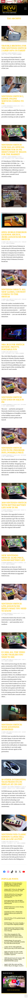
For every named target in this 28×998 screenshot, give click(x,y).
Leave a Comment (17, 54)
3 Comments (9, 733)
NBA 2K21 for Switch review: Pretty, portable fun (12, 347)
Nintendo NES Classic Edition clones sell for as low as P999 (13, 836)
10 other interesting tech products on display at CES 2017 (13, 782)
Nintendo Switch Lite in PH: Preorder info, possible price (12, 450)
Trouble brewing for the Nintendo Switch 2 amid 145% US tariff (13, 48)
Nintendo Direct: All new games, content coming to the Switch (13, 293)
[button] (25, 8)
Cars (8, 786)
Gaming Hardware (11, 53)
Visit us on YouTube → (14, 990)
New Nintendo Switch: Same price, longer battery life (13, 557)
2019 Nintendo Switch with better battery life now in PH (13, 505)
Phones (12, 786)
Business (5, 53)
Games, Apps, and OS (8, 299)
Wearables (17, 786)
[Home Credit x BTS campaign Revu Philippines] (14, 1)
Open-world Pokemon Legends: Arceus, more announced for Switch (14, 236)
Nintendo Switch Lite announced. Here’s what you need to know (13, 607)
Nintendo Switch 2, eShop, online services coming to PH (12, 100)
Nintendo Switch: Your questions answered (11, 727)
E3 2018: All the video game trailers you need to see (13, 654)
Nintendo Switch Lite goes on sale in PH (12, 399)
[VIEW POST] (14, 34)
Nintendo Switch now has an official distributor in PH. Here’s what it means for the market (13, 150)
